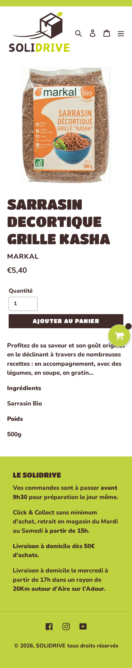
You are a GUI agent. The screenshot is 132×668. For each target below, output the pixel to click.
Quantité (21, 291)
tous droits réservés (92, 645)
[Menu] (121, 33)
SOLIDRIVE (50, 645)
